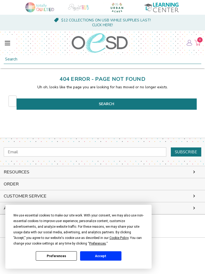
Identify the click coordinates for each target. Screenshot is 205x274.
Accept (100, 256)
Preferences (56, 256)
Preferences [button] (97, 243)
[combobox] (102, 59)
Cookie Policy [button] (118, 238)
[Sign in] (189, 43)
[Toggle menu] (7, 43)
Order (11, 184)
